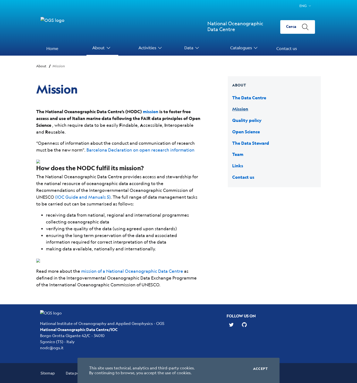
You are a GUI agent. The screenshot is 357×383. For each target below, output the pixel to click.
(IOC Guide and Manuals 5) (82, 197)
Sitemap (48, 373)
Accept (260, 368)
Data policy (75, 373)
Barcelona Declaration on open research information (140, 150)
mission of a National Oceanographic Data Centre (132, 271)
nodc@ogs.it (52, 347)
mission (150, 111)
